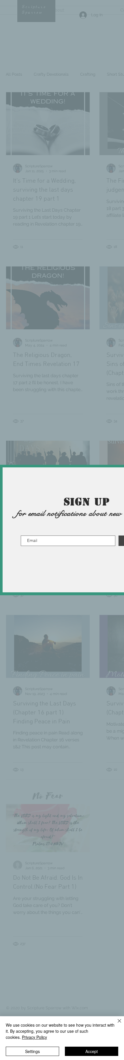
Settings (32, 1051)
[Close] (116, 1024)
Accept (91, 1051)
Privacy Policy (34, 1037)
